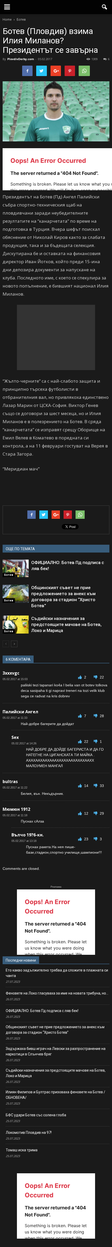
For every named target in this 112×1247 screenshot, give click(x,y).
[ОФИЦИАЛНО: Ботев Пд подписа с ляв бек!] (16, 568)
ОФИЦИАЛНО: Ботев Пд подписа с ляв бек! (42, 1011)
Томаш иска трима (22, 1150)
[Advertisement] (56, 337)
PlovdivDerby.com (20, 59)
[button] (104, 7)
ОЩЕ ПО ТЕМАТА (20, 549)
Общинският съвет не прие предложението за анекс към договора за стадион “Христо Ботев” (55, 1030)
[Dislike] (96, 677)
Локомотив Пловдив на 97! (29, 1132)
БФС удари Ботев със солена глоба (36, 1115)
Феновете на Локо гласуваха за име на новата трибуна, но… (57, 993)
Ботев (8, 575)
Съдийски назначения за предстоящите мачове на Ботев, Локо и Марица (66, 624)
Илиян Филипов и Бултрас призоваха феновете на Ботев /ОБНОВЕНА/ (55, 1095)
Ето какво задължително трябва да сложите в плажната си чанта (57, 973)
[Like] (80, 677)
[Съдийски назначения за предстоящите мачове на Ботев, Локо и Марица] (16, 625)
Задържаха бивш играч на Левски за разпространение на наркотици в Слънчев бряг (55, 1051)
